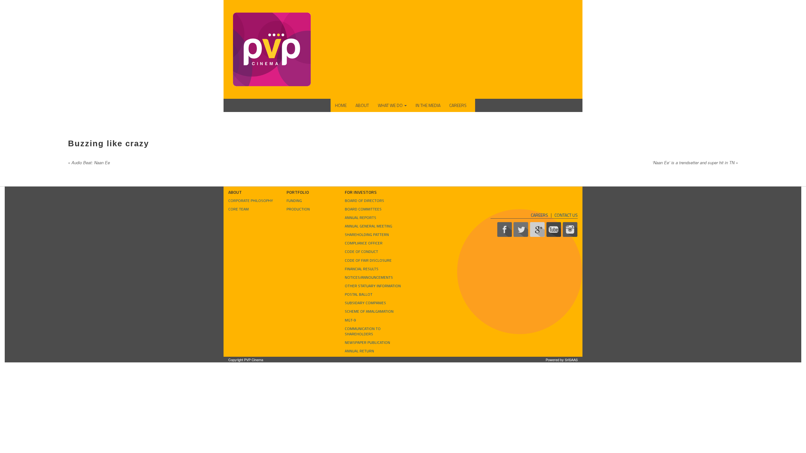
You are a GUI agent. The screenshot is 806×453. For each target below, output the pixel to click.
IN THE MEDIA (428, 105)
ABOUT (362, 105)
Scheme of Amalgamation (369, 311)
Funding (294, 201)
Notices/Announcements (369, 277)
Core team (238, 209)
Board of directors (364, 201)
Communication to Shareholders (363, 331)
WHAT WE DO (391, 105)
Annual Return (359, 351)
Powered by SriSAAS (562, 359)
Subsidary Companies (365, 303)
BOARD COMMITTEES (363, 209)
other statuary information (373, 286)
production (298, 209)
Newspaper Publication (367, 342)
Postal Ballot (358, 294)
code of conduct (361, 251)
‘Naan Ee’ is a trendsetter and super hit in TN (695, 162)
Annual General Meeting (368, 226)
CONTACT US (566, 215)
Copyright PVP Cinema (245, 359)
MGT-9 (350, 320)
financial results (361, 269)
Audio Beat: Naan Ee (89, 162)
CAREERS (458, 105)
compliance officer (364, 243)
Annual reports (360, 218)
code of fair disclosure (368, 260)
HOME (341, 105)
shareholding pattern (367, 235)
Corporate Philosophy (250, 201)
